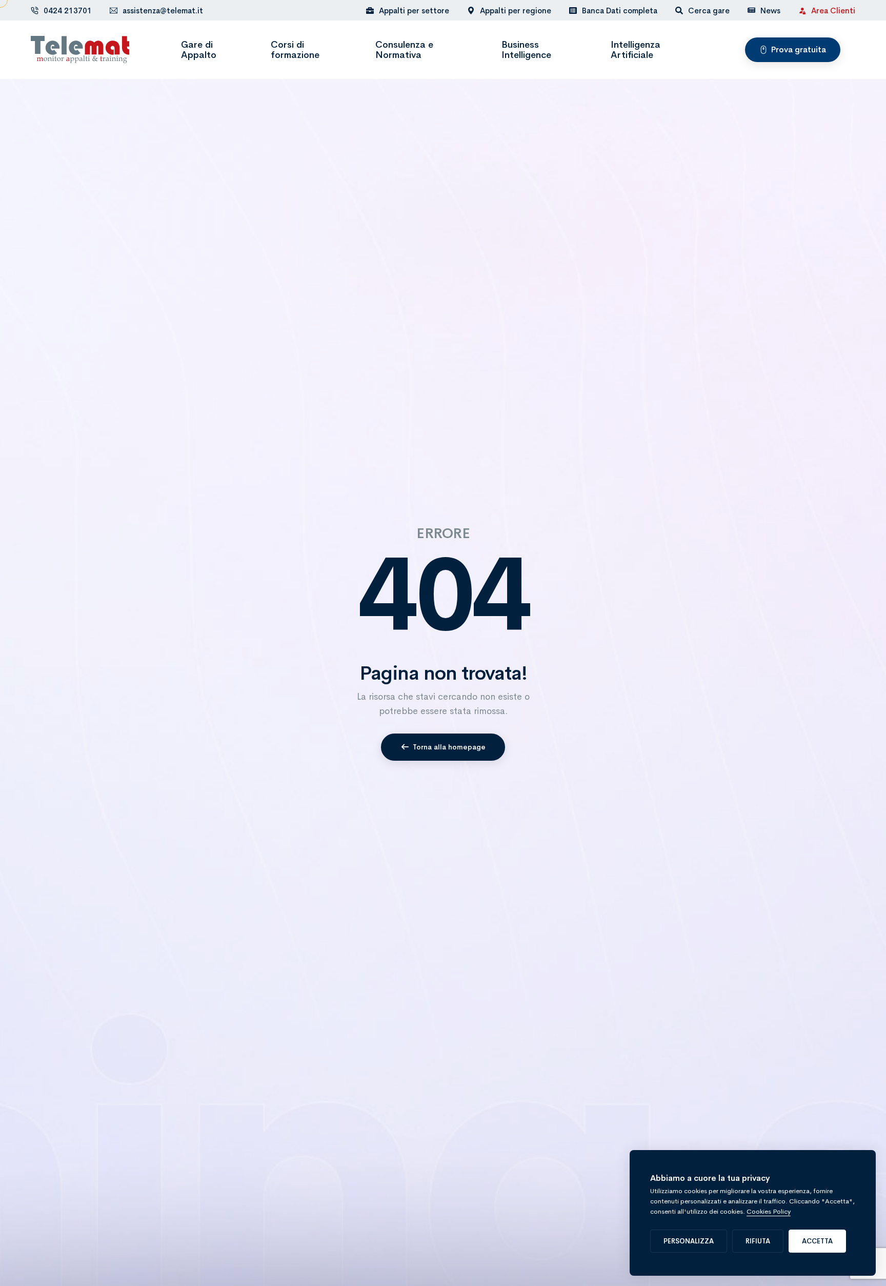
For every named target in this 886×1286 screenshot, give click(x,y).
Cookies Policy (769, 1211)
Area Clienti (833, 10)
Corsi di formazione (295, 50)
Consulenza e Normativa (404, 50)
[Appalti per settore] (407, 10)
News (770, 10)
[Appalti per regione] (509, 10)
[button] (792, 49)
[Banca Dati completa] (613, 10)
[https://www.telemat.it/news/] (751, 10)
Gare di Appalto (198, 50)
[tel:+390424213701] (34, 10)
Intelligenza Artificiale (635, 50)
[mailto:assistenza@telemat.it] (113, 10)
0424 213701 (68, 10)
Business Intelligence (526, 50)
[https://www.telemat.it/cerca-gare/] (679, 10)
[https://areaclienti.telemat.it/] (802, 10)
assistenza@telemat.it (163, 10)
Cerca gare (709, 10)
